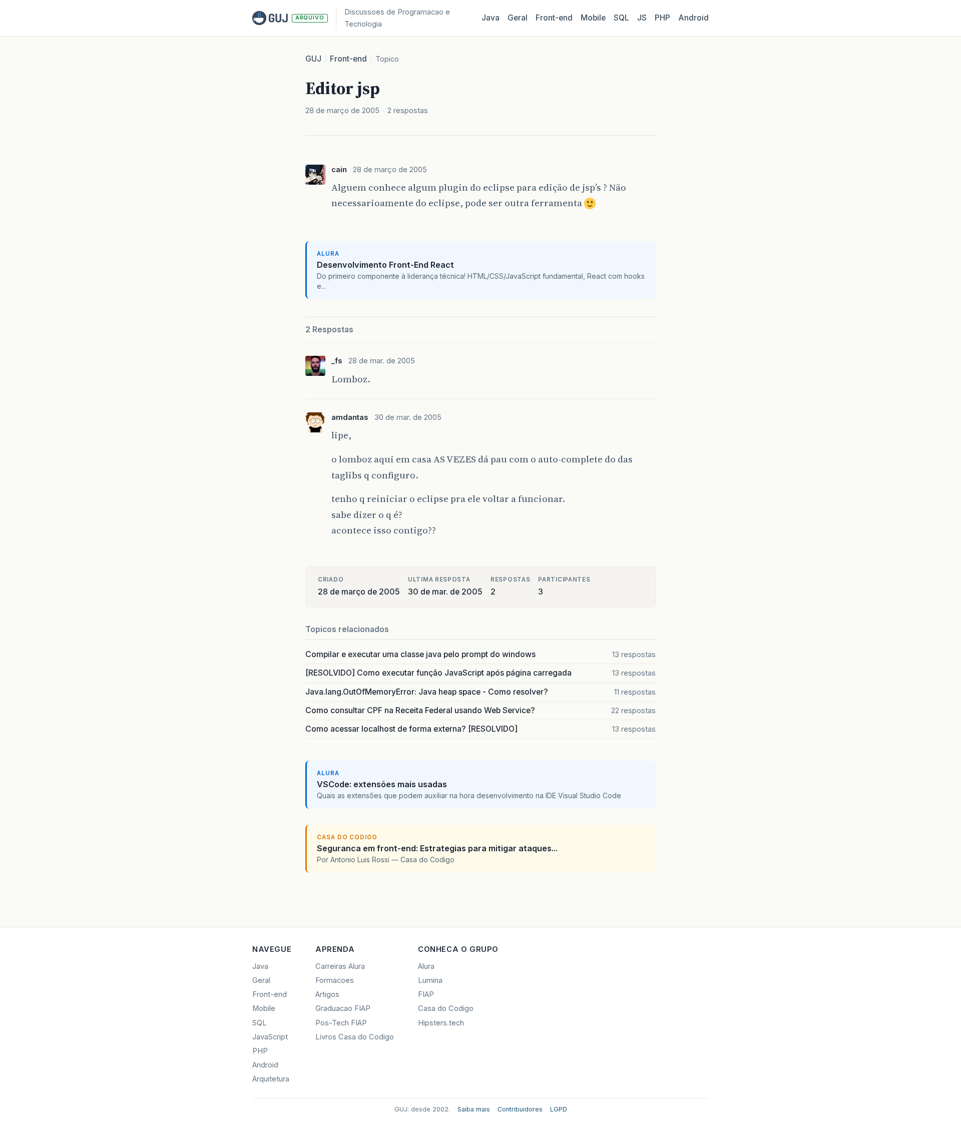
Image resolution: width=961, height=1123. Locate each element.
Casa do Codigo (445, 1008)
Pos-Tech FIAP (341, 1022)
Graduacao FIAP (342, 1008)
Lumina (430, 980)
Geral (518, 18)
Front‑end (554, 18)
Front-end (348, 59)
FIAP (426, 994)
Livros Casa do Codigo (354, 1036)
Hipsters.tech (441, 1022)
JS (642, 18)
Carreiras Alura (340, 966)
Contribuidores (520, 1109)
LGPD (558, 1109)
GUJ (313, 59)
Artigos (327, 994)
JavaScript (270, 1036)
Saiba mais (473, 1109)
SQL (621, 18)
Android (693, 18)
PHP (662, 18)
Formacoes (334, 980)
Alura (426, 966)
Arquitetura (270, 1078)
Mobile (593, 18)
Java (491, 18)
